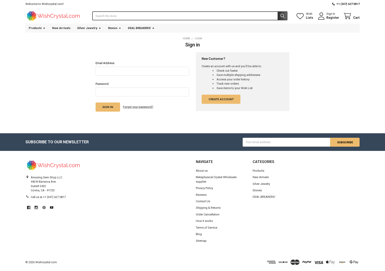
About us (202, 170)
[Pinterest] (44, 207)
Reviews (201, 194)
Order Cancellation (207, 214)
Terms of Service (206, 227)
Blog (199, 234)
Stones (112, 28)
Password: (102, 83)
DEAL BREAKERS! (139, 28)
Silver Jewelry (87, 28)
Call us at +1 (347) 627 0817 (48, 197)
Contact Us (203, 201)
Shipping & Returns (208, 207)
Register (332, 17)
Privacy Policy (204, 188)
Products (35, 28)
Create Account (221, 99)
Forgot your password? (138, 106)
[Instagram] (36, 207)
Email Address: (105, 63)
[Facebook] (28, 207)
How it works (204, 221)
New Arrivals (61, 28)
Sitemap (201, 240)
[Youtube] (51, 207)
